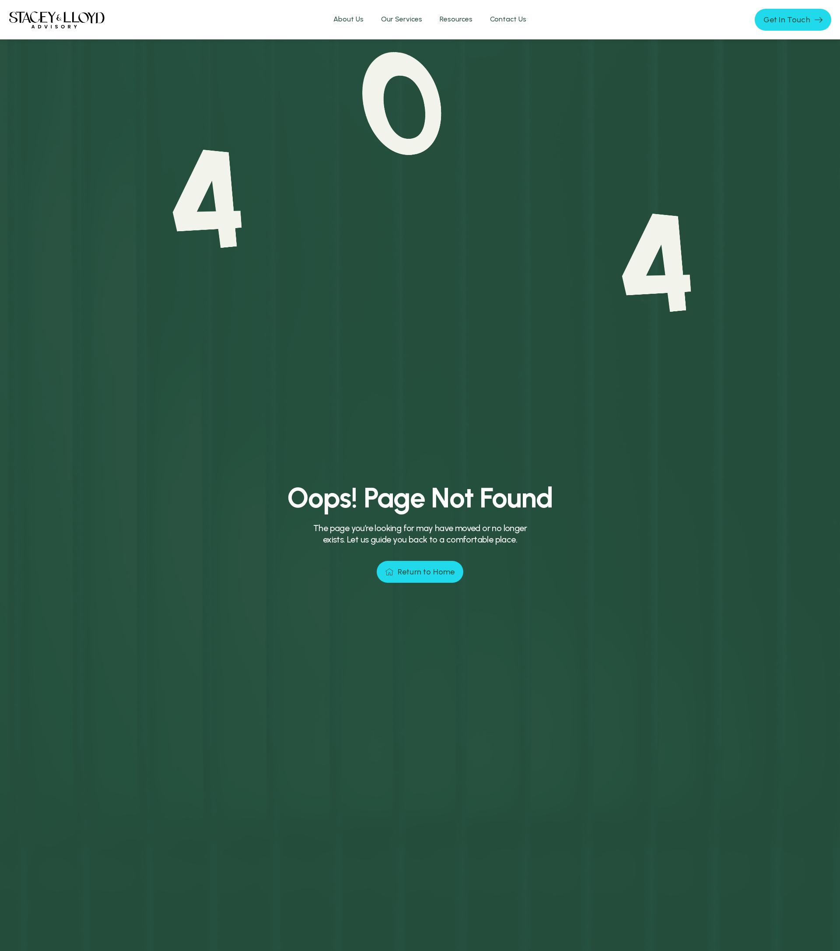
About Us (348, 19)
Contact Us (508, 19)
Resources (456, 19)
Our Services (401, 19)
